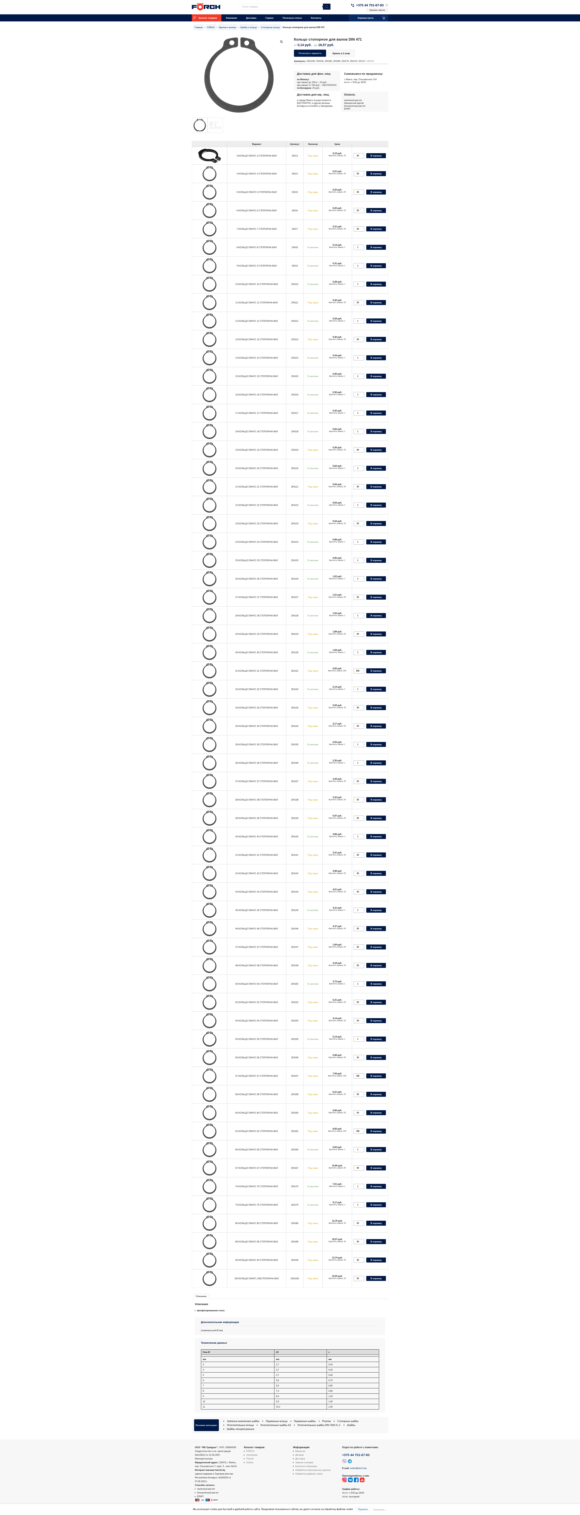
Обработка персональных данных (313, 1470)
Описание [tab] (201, 1296)
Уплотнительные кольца (240, 1425)
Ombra (249, 1462)
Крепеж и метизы (227, 27)
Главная (199, 27)
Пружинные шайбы (305, 1421)
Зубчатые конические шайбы (243, 1421)
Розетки (326, 1421)
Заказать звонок (377, 10)
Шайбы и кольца (248, 27)
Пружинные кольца (276, 1421)
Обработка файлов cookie (308, 1473)
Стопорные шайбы (348, 1421)
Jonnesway (252, 1455)
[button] (281, 42)
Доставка (251, 18)
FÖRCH (211, 27)
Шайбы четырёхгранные (240, 1429)
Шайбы (351, 1425)
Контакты (316, 18)
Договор (299, 1455)
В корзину (376, 155)
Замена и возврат (304, 1462)
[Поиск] (326, 7)
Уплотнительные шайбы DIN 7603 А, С (319, 1425)
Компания (231, 18)
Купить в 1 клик (341, 53)
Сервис (269, 18)
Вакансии (300, 1451)
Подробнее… (379, 1509)
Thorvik (250, 1458)
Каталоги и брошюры (306, 1466)
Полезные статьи (292, 18)
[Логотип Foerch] (211, 6)
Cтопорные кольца (270, 27)
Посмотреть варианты (310, 53)
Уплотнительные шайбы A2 (275, 1425)
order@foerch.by (358, 1468)
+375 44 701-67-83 (370, 5)
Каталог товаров (208, 18)
